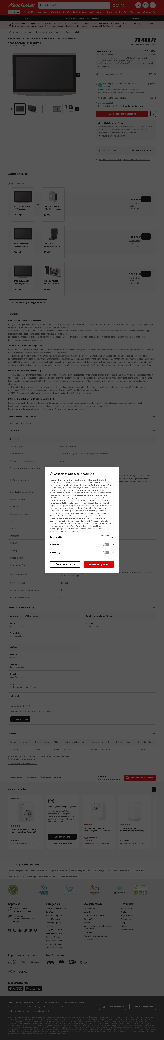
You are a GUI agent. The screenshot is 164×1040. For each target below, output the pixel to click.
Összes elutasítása (65, 564)
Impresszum (65, 531)
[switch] (106, 544)
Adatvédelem (54, 531)
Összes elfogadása (99, 564)
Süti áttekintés (76, 531)
